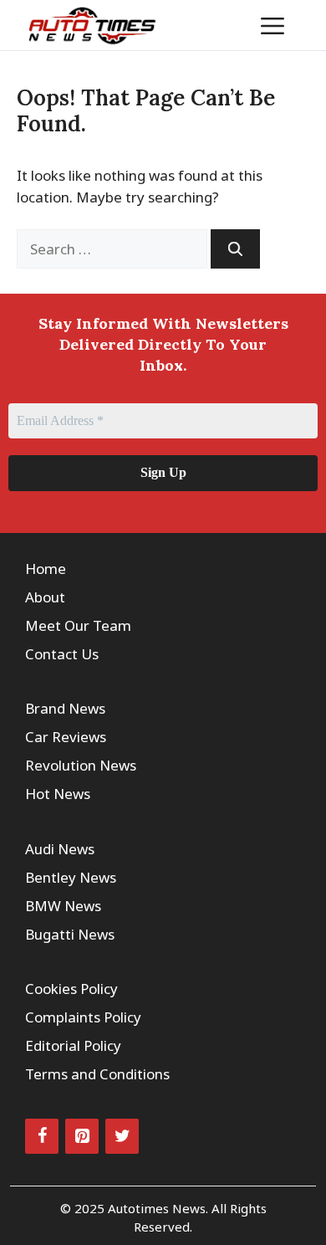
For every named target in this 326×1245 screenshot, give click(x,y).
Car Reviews (65, 736)
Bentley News (70, 877)
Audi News (59, 848)
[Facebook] (42, 1136)
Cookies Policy (71, 988)
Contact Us (62, 653)
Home (45, 568)
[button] (221, 25)
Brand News (65, 708)
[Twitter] (122, 1136)
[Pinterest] (82, 1136)
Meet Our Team (78, 625)
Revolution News (80, 765)
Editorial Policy (73, 1045)
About (45, 597)
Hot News (57, 793)
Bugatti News (70, 934)
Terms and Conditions (97, 1074)
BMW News (63, 905)
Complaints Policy (83, 1017)
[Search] (235, 249)
